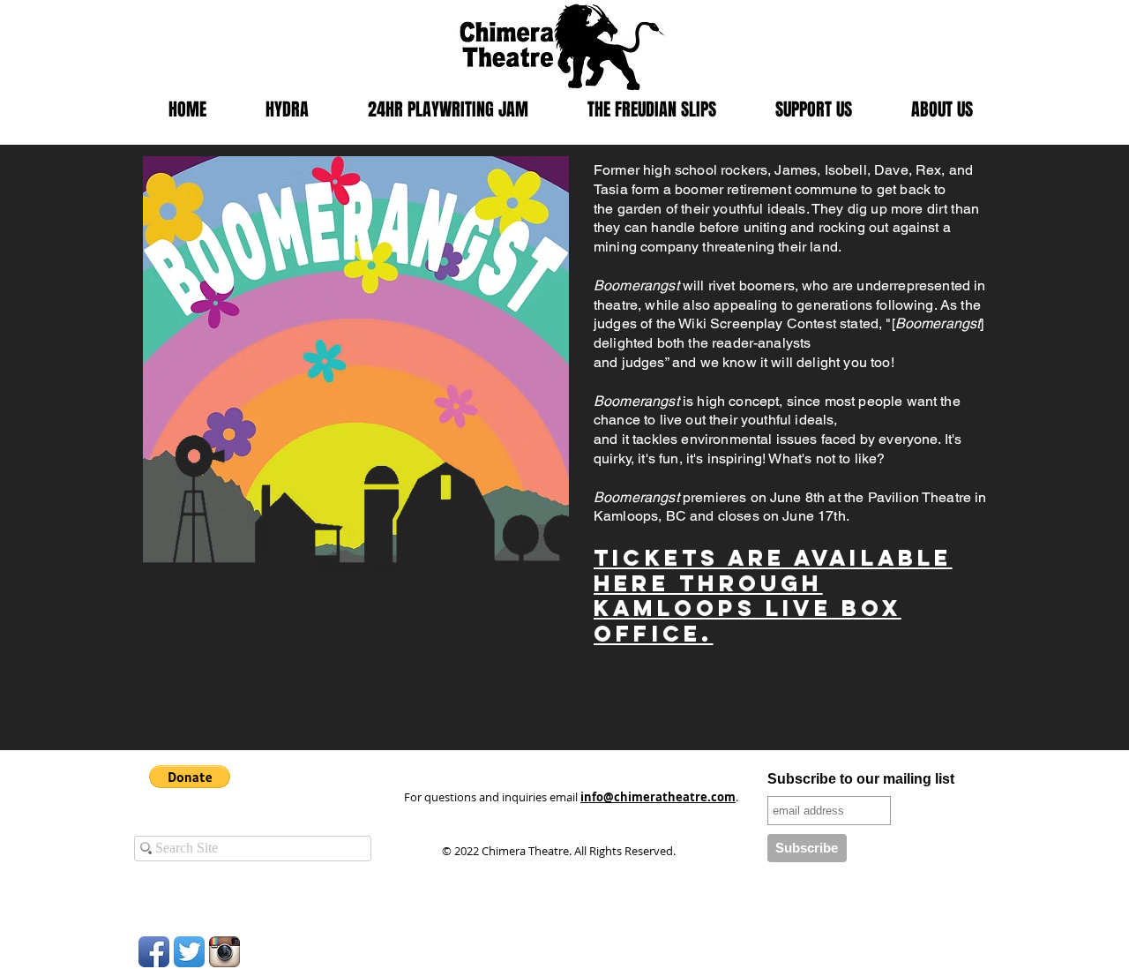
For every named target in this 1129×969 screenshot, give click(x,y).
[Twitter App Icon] (189, 951)
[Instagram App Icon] (224, 951)
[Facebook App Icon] (153, 951)
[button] (189, 776)
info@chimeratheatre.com (658, 797)
